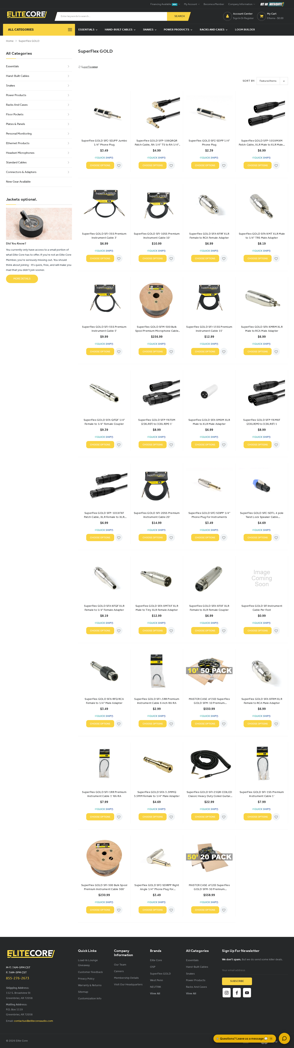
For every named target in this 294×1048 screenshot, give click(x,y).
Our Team (120, 964)
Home (10, 41)
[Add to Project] (119, 165)
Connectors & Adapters (21, 172)
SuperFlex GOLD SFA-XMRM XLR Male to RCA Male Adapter (262, 329)
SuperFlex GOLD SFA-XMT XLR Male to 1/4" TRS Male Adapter (262, 236)
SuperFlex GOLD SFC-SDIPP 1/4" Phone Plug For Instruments (209, 515)
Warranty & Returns (90, 985)
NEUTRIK (155, 987)
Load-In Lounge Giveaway (88, 963)
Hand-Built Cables (119, 29)
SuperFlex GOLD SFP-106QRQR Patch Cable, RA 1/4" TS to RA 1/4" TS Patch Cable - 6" (157, 143)
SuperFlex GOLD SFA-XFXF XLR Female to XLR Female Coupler (209, 608)
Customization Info (89, 998)
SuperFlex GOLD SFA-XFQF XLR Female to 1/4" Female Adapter (104, 608)
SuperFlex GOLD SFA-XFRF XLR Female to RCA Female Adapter (209, 236)
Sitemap (83, 992)
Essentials (86, 29)
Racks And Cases (212, 29)
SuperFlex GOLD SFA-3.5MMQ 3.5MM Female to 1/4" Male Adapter (157, 794)
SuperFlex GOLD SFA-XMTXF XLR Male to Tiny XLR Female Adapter (156, 608)
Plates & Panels (15, 124)
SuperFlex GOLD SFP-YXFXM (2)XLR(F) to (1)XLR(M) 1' (156, 422)
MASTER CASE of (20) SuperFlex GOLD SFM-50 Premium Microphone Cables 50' (209, 887)
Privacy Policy (86, 978)
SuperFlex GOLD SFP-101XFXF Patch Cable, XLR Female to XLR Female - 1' (104, 515)
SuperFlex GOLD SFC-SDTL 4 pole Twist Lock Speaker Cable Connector (262, 515)
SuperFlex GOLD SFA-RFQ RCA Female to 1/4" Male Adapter (104, 701)
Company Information (240, 4)
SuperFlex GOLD (29, 41)
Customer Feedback (90, 972)
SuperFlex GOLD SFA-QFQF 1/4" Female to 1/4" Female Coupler (104, 422)
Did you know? (16, 243)
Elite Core (156, 960)
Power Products (177, 29)
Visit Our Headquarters (128, 984)
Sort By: (249, 81)
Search (179, 16)
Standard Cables (16, 162)
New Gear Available (18, 182)
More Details (22, 278)
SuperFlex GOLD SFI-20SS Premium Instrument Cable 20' (157, 515)
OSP (152, 967)
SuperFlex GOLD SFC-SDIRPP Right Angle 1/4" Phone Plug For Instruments (156, 887)
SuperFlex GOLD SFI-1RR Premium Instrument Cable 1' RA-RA (104, 794)
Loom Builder (245, 29)
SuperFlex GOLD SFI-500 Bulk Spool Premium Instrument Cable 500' (104, 887)
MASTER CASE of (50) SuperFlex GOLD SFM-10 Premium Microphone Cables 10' (209, 701)
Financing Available (163, 4)
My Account (190, 4)
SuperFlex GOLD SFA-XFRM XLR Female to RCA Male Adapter (261, 701)
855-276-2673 (17, 978)
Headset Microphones (20, 153)
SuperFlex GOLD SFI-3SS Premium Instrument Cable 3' (104, 236)
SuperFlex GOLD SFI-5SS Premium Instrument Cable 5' (104, 329)
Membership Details (126, 978)
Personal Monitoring (19, 134)
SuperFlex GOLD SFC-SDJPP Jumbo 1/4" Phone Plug (104, 143)
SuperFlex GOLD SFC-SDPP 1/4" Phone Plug (209, 143)
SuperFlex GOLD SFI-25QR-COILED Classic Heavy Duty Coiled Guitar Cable (209, 794)
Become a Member (214, 4)
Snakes (148, 29)
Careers (119, 971)
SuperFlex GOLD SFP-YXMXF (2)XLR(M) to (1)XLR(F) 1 (261, 422)
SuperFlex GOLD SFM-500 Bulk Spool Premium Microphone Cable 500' (157, 329)
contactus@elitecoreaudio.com (33, 1021)
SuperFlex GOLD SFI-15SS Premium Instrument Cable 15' (209, 329)
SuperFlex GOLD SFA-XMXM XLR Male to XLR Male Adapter (209, 422)
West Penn (156, 980)
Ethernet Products (17, 143)
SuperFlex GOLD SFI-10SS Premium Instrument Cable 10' (157, 236)
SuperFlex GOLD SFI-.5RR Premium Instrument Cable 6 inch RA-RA (156, 701)
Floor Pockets (14, 114)
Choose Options (100, 165)
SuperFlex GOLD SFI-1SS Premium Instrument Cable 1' (262, 794)
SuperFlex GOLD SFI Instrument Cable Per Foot (261, 608)
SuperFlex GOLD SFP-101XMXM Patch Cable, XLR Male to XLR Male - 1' (262, 143)
